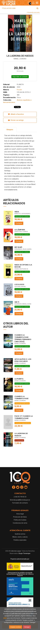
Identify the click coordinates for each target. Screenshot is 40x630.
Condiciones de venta (20, 523)
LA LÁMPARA (20, 229)
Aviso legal (20, 514)
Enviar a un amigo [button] (17, 120)
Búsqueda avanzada (33, 12)
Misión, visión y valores (20, 537)
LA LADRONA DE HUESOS (21, 434)
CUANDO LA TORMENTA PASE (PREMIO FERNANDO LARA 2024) (23, 338)
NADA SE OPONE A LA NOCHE (23, 266)
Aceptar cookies (15, 627)
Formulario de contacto (20, 503)
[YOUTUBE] (25, 487)
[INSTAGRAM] (21, 487)
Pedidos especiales (20, 540)
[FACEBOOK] (13, 487)
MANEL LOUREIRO (20, 59)
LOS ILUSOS (19, 284)
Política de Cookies (20, 520)
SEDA (17, 211)
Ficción (19, 90)
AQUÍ (5, 618)
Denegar (27, 627)
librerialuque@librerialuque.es (20, 500)
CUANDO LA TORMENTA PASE (21, 397)
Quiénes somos (20, 534)
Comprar (19, 223)
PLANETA (20, 84)
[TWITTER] (17, 487)
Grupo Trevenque (24, 553)
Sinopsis (10, 130)
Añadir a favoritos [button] (17, 114)
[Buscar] (37, 8)
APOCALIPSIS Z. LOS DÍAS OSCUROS (23, 360)
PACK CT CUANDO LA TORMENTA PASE (24, 417)
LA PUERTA (19, 379)
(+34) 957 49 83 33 (20, 497)
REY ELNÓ (18, 247)
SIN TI (17, 302)
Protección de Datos (20, 517)
